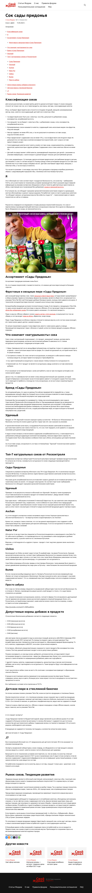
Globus (11, 74)
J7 (8, 91)
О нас (36, 3)
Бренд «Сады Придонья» (15, 50)
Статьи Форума (24, 3)
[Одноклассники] (9, 837)
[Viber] (17, 837)
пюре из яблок (28, 316)
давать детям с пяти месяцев (45, 314)
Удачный (10, 53)
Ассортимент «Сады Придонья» (18, 38)
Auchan (11, 67)
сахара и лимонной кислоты (54, 187)
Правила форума (49, 3)
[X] (14, 837)
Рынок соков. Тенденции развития (19, 94)
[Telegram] (12, 837)
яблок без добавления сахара (15, 310)
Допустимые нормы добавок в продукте (21, 85)
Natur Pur (12, 71)
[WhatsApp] (19, 837)
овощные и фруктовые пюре (44, 296)
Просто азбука (14, 80)
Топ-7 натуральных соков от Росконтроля (21, 56)
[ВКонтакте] (6, 837)
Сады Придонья (14, 61)
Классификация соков (14, 31)
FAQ (49, 7)
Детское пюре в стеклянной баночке (19, 88)
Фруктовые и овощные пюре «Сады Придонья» (25, 42)
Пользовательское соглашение (31, 7)
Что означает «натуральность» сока (19, 47)
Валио (11, 77)
